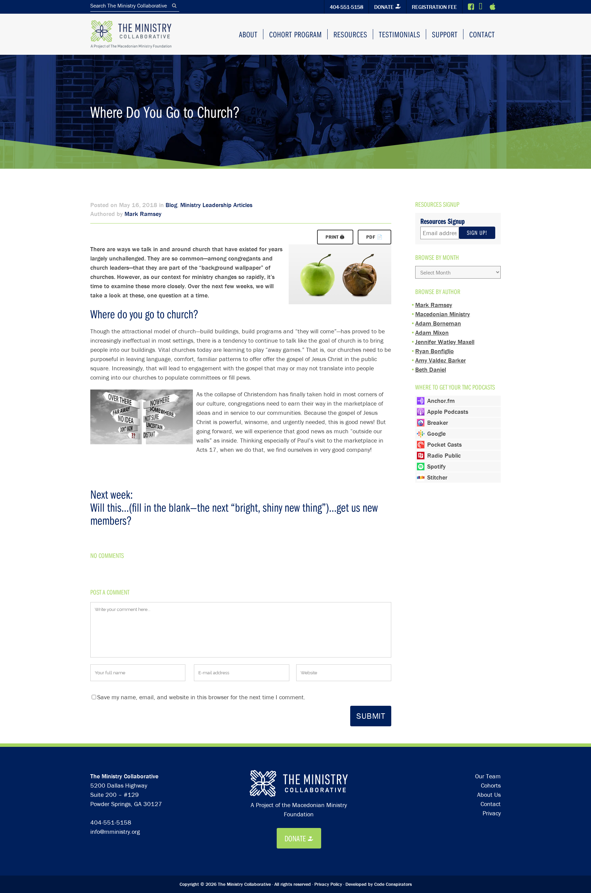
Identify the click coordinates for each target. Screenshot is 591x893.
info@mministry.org (115, 831)
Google (436, 433)
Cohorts (491, 785)
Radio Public (444, 455)
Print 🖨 (335, 237)
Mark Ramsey (142, 214)
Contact (491, 804)
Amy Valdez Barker (440, 360)
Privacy (492, 813)
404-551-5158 (346, 6)
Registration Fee (434, 6)
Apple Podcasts (447, 412)
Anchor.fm (441, 401)
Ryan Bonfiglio (434, 351)
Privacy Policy (328, 884)
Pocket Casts (444, 444)
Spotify (436, 466)
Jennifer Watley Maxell (444, 342)
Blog (171, 205)
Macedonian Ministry (442, 314)
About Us (489, 795)
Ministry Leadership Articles (216, 205)
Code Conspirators (393, 884)
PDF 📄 (374, 237)
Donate (384, 6)
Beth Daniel (430, 369)
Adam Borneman (438, 323)
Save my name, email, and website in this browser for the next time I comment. (201, 697)
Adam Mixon (432, 332)
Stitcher (437, 477)
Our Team (488, 776)
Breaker (437, 422)
